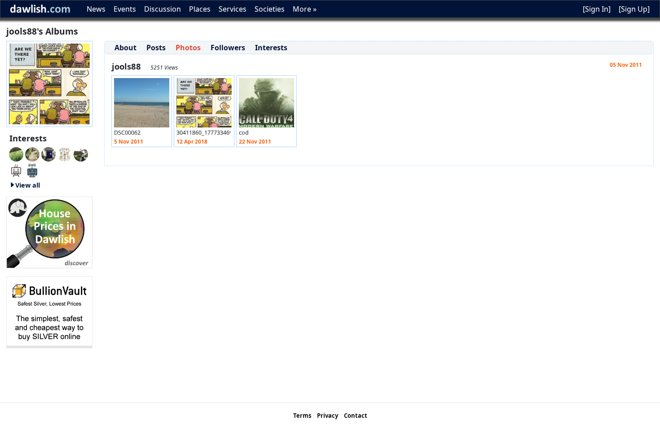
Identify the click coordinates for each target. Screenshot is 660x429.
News (96, 9)
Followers (228, 48)
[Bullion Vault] (49, 311)
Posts (156, 48)
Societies (270, 9)
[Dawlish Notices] (16, 170)
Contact (355, 415)
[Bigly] (49, 231)
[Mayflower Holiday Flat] (81, 153)
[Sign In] (597, 9)
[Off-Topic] (32, 153)
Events (125, 9)
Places (200, 9)
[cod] (266, 105)
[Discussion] (16, 153)
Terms (302, 415)
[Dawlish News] (32, 170)
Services (232, 9)
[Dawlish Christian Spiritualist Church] (48, 153)
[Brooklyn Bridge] (64, 153)
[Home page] (49, 83)
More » (305, 9)
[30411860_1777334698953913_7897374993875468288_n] (204, 105)
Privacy (327, 415)
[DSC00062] (141, 105)
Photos (188, 48)
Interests (271, 48)
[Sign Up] (634, 9)
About (125, 48)
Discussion (162, 9)
